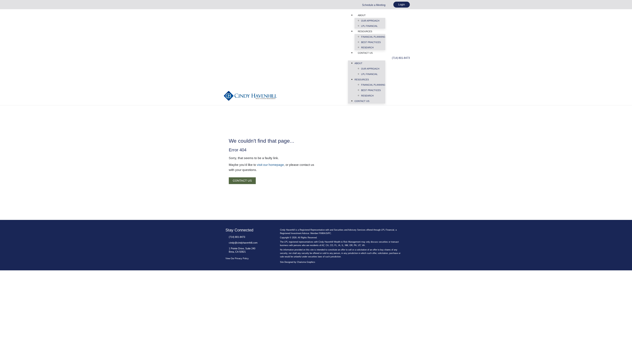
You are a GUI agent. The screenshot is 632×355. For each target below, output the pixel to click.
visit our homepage (270, 164)
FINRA (322, 233)
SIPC (328, 233)
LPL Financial (369, 26)
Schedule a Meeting (373, 5)
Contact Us (365, 53)
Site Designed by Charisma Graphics (297, 262)
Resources (365, 31)
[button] (366, 58)
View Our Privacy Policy (237, 258)
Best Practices (371, 42)
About (362, 15)
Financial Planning (373, 37)
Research (367, 47)
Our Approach (370, 20)
